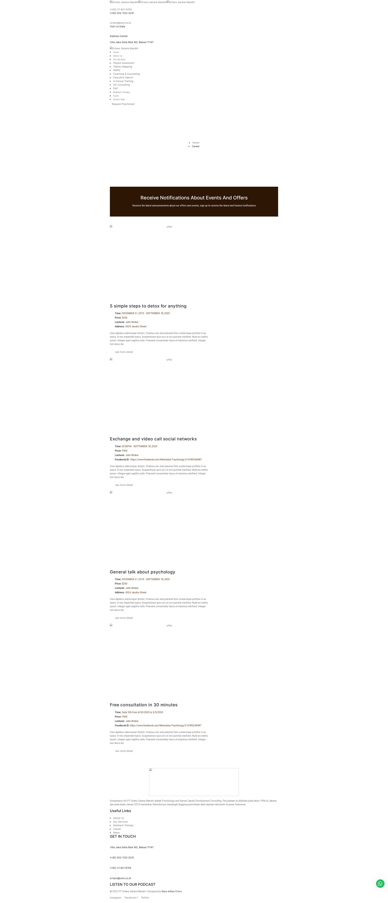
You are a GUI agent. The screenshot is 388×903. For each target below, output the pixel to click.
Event (116, 96)
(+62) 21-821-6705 (121, 9)
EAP (115, 88)
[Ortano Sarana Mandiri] (124, 1)
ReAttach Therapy (123, 825)
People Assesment (123, 62)
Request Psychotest (123, 103)
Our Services (119, 59)
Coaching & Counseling (126, 73)
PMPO (116, 70)
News (116, 832)
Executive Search (123, 77)
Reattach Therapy (121, 92)
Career (117, 828)
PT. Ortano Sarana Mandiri (132, 891)
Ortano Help (119, 99)
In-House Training (123, 81)
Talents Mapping (122, 66)
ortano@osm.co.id (120, 22)
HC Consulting (121, 84)
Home (116, 52)
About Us (117, 56)
